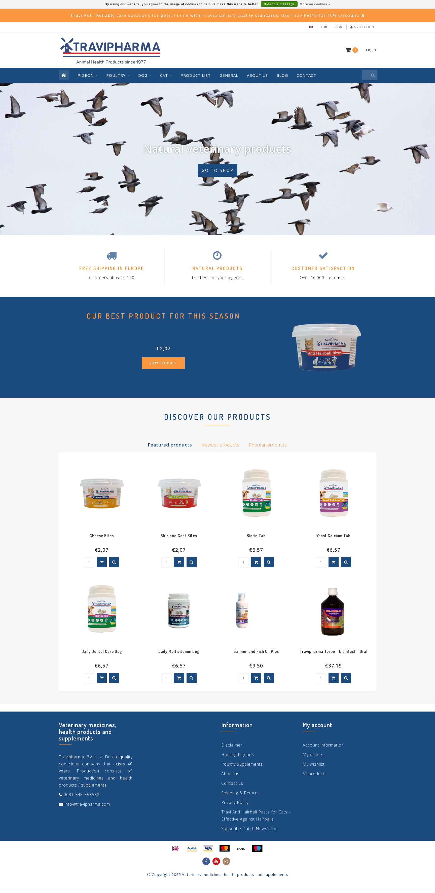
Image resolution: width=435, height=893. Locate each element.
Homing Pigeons (237, 754)
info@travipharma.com (87, 804)
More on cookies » (315, 4)
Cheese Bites (102, 535)
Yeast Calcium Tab (333, 535)
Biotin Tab (256, 535)
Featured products (170, 445)
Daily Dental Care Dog (102, 651)
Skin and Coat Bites (179, 535)
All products (315, 773)
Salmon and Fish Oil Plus (256, 651)
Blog (282, 75)
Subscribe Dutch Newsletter (249, 828)
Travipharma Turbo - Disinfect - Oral (334, 651)
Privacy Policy (235, 802)
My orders (313, 754)
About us (257, 75)
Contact (306, 75)
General (229, 75)
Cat (164, 75)
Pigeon (86, 75)
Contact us (232, 783)
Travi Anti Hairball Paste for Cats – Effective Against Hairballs (256, 815)
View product (163, 363)
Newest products (220, 445)
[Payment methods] (175, 848)
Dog (143, 75)
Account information (323, 745)
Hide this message (279, 4)
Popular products (268, 445)
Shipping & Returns (240, 793)
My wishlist (314, 764)
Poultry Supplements (242, 764)
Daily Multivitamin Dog (178, 651)
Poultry (116, 75)
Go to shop (218, 170)
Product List (195, 75)
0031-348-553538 (81, 794)
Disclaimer (231, 745)
